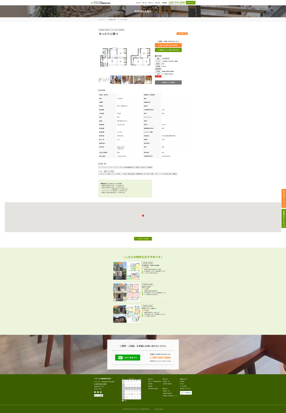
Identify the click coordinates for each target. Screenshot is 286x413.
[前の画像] (99, 57)
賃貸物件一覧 (166, 391)
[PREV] (123, 378)
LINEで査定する (128, 357)
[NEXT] (139, 378)
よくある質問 (183, 386)
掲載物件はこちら (284, 217)
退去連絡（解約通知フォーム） (170, 395)
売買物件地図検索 (167, 384)
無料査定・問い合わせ (185, 388)
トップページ (101, 19)
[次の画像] (150, 57)
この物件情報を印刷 (182, 33)
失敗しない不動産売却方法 (154, 381)
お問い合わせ (190, 3)
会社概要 (164, 3)
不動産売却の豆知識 (153, 388)
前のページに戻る (169, 82)
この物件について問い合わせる (168, 50)
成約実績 (150, 384)
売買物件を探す (112, 19)
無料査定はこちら (284, 197)
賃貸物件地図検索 (167, 393)
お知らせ (157, 3)
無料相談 (150, 386)
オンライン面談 (98, 395)
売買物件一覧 (166, 381)
